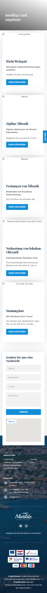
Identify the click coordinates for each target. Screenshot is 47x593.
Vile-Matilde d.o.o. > (33, 579)
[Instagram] (26, 526)
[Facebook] (21, 526)
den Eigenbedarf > (24, 588)
